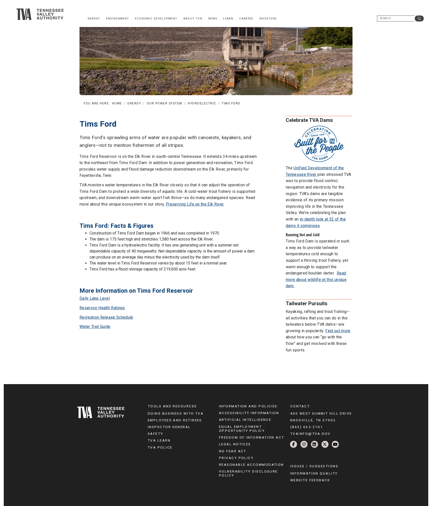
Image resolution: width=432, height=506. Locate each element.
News (212, 18)
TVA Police (160, 447)
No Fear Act (232, 451)
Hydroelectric (202, 103)
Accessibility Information (249, 413)
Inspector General (169, 427)
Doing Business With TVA (176, 413)
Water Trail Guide (95, 326)
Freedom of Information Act (251, 437)
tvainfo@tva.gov (310, 434)
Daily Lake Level (95, 298)
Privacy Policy (236, 458)
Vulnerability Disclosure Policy (248, 473)
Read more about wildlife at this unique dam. (316, 279)
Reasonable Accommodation (251, 465)
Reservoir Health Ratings (102, 307)
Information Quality (314, 473)
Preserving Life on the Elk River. (195, 204)
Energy (94, 18)
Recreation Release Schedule (106, 317)
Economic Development (156, 18)
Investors (268, 18)
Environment (117, 18)
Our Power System (164, 103)
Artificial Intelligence (245, 420)
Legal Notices (235, 444)
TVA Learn (159, 440)
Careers (246, 18)
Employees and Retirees (175, 420)
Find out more (337, 330)
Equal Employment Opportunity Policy (242, 429)
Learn (228, 18)
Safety (155, 434)
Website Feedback (310, 480)
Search (419, 18)
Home (117, 103)
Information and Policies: (249, 406)
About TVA (192, 18)
